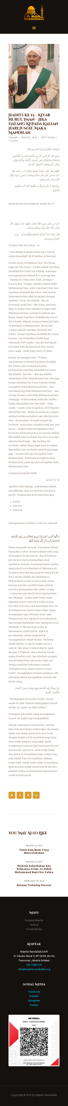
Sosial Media (34, 929)
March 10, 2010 (34, 845)
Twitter (34, 1005)
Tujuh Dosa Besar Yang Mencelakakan (34, 851)
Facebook (34, 991)
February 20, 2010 (34, 881)
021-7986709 (34, 964)
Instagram (34, 1000)
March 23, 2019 (34, 862)
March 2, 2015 (29, 137)
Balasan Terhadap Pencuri (34, 885)
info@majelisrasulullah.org (34, 969)
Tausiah (13, 137)
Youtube (34, 996)
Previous (15, 1040)
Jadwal (34, 924)
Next (53, 1040)
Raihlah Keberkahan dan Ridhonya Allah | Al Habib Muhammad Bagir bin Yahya (34, 869)
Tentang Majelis (34, 920)
